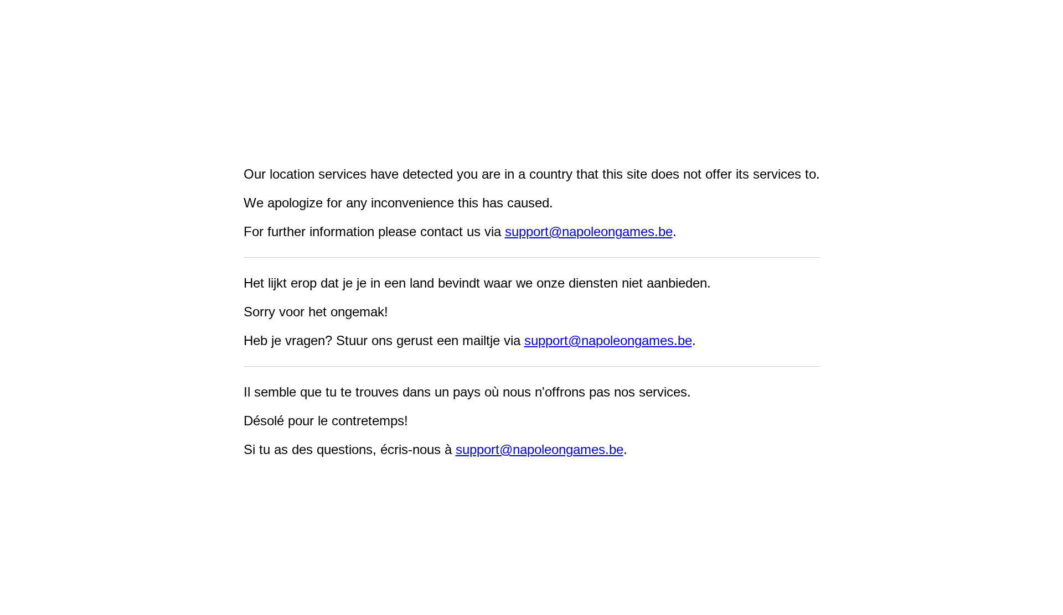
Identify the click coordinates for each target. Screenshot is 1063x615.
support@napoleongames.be (589, 231)
